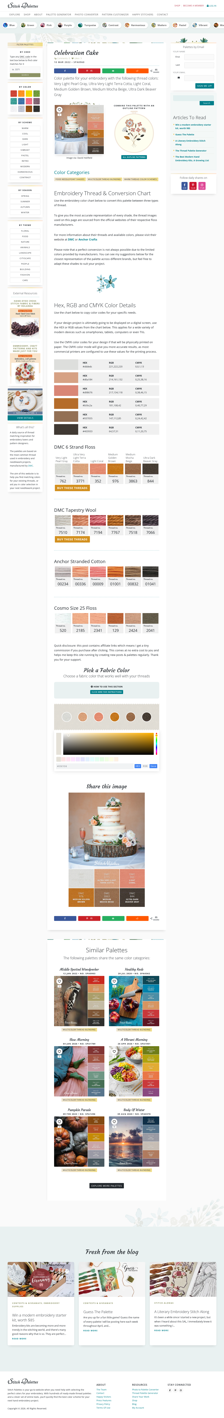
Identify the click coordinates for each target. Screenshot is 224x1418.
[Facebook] (170, 1390)
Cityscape (24, 259)
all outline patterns (134, 157)
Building (24, 270)
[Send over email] (113, 70)
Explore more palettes (106, 1185)
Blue (12, 25)
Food (24, 237)
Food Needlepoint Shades (70, 179)
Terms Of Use (103, 1407)
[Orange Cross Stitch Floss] (21, 93)
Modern (162, 25)
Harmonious (138, 25)
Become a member (193, 5)
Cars (22, 281)
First (177, 56)
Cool (26, 134)
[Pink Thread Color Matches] (29, 101)
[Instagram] (181, 1390)
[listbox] (108, 744)
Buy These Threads (72, 488)
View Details (25, 417)
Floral (24, 231)
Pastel (182, 25)
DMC (30, 465)
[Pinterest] (175, 1390)
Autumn (24, 207)
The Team (101, 1389)
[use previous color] (58, 738)
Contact (100, 1393)
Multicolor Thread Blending (104, 179)
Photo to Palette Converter (145, 1389)
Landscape (23, 253)
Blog (134, 1404)
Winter (23, 213)
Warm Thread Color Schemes (140, 179)
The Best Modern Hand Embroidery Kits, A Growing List (192, 158)
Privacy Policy (103, 1404)
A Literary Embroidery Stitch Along (190, 142)
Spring (24, 197)
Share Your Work (140, 1396)
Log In (212, 5)
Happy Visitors (103, 1396)
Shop (177, 5)
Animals (25, 248)
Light (24, 145)
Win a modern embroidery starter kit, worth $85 (193, 126)
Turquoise (90, 25)
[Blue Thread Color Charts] (21, 101)
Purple (68, 25)
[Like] (59, 110)
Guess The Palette (184, 134)
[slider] (156, 744)
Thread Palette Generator (145, 1393)
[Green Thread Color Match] (36, 93)
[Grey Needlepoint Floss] (21, 109)
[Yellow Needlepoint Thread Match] (29, 93)
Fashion (26, 275)
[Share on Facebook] (65, 70)
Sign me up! (204, 85)
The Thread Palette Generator (190, 150)
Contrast (113, 25)
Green (30, 25)
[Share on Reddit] (137, 70)
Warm (25, 129)
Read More (19, 1338)
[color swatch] (59, 759)
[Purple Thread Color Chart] (36, 101)
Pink (49, 25)
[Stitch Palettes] (59, 5)
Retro (24, 162)
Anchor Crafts (87, 239)
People (22, 264)
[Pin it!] (107, 852)
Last (178, 65)
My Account (138, 1407)
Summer (25, 202)
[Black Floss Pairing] (36, 109)
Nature (24, 242)
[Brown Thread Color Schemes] (29, 109)
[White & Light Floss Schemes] (14, 109)
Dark (26, 140)
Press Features (103, 1400)
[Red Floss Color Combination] (14, 93)
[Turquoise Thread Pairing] (14, 101)
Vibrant (203, 25)
